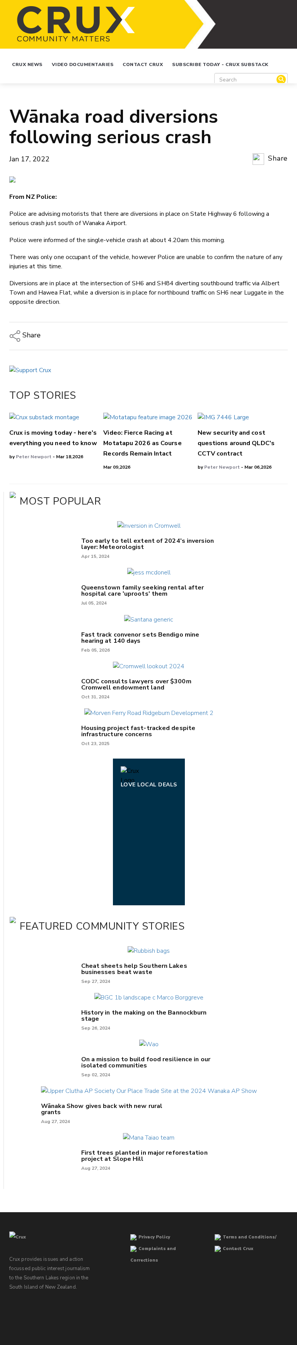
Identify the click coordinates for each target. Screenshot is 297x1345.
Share (277, 158)
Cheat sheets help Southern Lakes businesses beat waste (134, 969)
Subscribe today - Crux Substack (220, 64)
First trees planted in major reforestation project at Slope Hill (144, 1156)
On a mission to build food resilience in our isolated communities (145, 1062)
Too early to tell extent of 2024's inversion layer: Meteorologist (147, 544)
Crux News (27, 64)
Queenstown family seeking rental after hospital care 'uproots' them (142, 590)
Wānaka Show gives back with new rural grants (102, 1109)
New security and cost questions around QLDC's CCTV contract (236, 443)
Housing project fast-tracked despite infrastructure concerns (138, 731)
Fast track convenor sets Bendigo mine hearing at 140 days (140, 638)
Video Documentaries (83, 64)
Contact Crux (143, 64)
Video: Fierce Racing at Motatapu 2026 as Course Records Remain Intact (142, 443)
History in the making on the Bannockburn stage (144, 1016)
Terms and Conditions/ (250, 1237)
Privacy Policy (154, 1237)
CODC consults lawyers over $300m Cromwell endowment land (136, 684)
